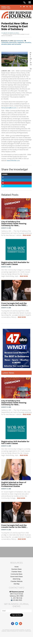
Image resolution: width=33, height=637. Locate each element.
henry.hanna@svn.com (8, 108)
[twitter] (24, 6)
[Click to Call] (25, 2)
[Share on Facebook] (3, 177)
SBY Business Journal (18, 630)
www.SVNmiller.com (13, 160)
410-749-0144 (17, 598)
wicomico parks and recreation (11, 44)
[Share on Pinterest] (3, 183)
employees (20, 42)
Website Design (11, 631)
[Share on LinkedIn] (3, 180)
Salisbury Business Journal (10, 33)
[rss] (27, 6)
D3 (17, 631)
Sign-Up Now (16, 615)
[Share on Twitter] (3, 186)
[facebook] (21, 6)
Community (19, 41)
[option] (16, 348)
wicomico (28, 42)
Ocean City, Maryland (25, 631)
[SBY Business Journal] (16, 15)
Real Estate (13, 42)
